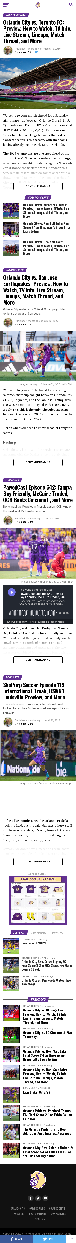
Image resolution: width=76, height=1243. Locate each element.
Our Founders (58, 1213)
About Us (40, 1219)
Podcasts (19, 1213)
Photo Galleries (37, 1213)
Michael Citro (25, 52)
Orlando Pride (37, 1208)
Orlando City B (57, 1208)
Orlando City (18, 1208)
